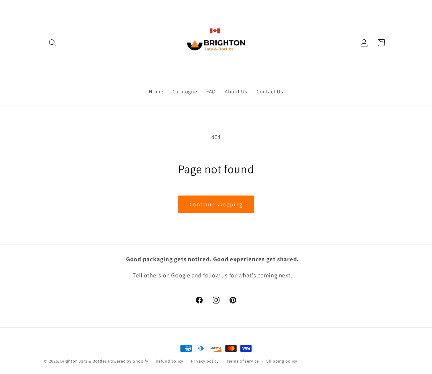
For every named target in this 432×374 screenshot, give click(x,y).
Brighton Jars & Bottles (84, 361)
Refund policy (169, 361)
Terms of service (242, 361)
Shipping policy (281, 361)
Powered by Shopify (128, 361)
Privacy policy (205, 361)
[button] (52, 42)
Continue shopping (216, 204)
